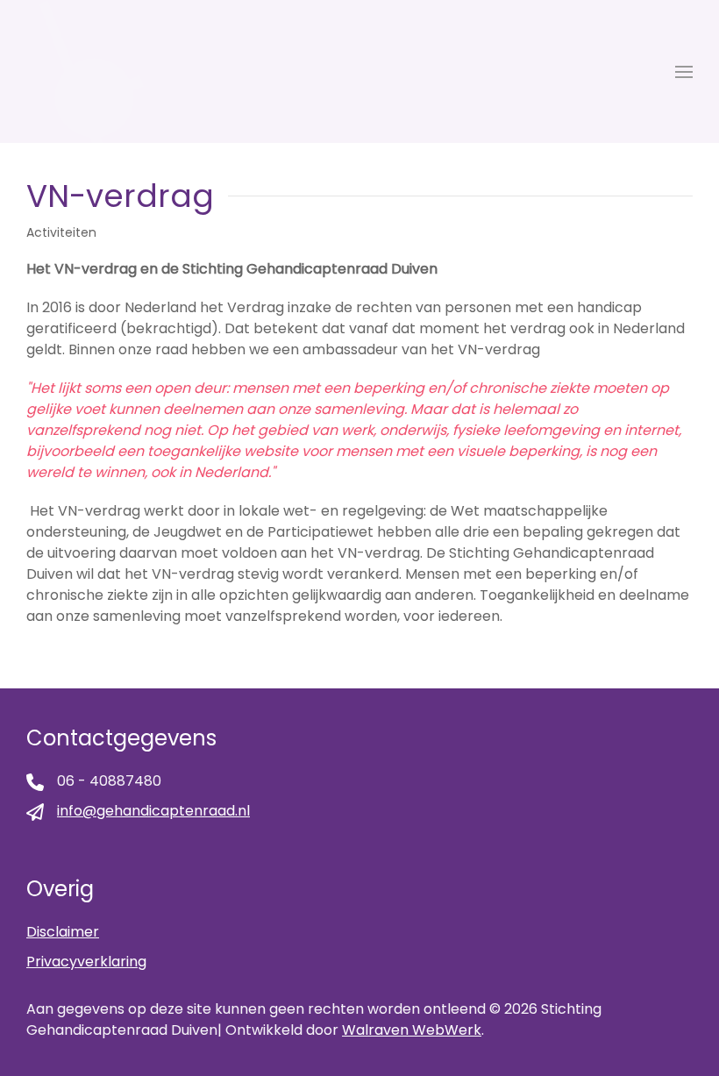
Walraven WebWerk (411, 1030)
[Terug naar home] (85, 71)
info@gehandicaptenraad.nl (153, 811)
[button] (684, 72)
